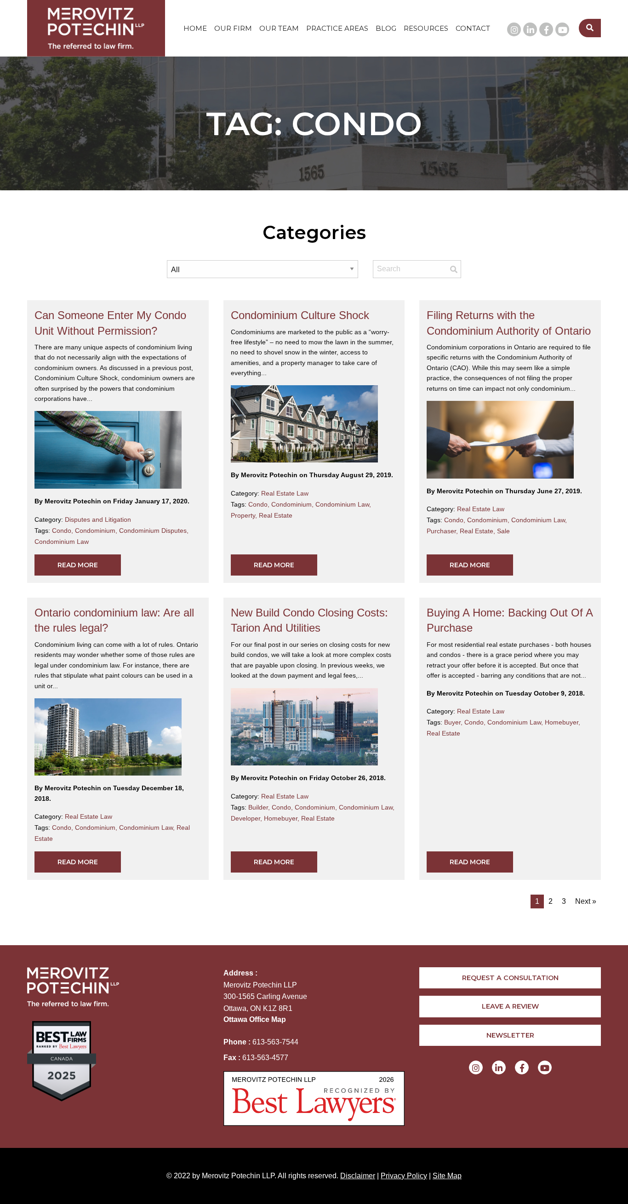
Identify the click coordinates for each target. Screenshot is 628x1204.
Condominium (97, 530)
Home (195, 28)
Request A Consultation (510, 978)
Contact (473, 28)
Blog (386, 28)
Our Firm (233, 28)
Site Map (447, 1176)
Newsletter (510, 1035)
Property (245, 515)
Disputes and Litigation (98, 519)
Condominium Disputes (153, 530)
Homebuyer (282, 818)
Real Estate (275, 515)
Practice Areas (337, 28)
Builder (260, 807)
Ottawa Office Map (254, 1019)
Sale (503, 531)
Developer (247, 818)
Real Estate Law (284, 493)
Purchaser (443, 531)
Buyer (454, 722)
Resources (426, 28)
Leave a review (510, 1006)
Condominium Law (61, 541)
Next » (585, 901)
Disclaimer (357, 1176)
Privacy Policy (404, 1176)
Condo (63, 530)
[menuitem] (195, 28)
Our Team (279, 28)
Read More (77, 565)
